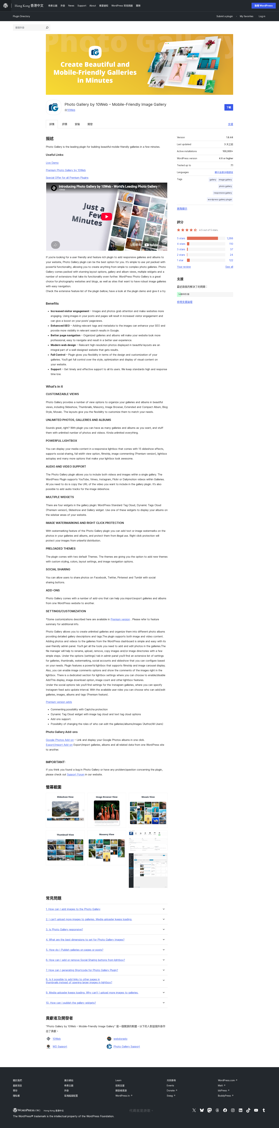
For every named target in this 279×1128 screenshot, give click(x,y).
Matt (222, 1085)
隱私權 (16, 1095)
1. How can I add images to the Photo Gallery (73, 909)
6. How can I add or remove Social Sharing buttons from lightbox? (85, 960)
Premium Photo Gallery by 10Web (66, 170)
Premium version (120, 619)
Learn (118, 1080)
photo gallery (225, 186)
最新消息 (17, 1085)
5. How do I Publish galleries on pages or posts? (74, 949)
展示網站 (68, 1080)
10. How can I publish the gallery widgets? (71, 1002)
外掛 (66, 1090)
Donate (172, 1090)
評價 (64, 124)
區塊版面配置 (71, 1095)
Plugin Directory (21, 16)
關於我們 (17, 1080)
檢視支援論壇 (184, 302)
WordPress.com (228, 1080)
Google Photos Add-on (60, 740)
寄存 (15, 1090)
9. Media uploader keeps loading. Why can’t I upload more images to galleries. (92, 992)
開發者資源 (121, 1090)
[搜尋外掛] (47, 27)
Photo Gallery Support (127, 1046)
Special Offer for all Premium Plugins (67, 177)
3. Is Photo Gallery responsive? (64, 929)
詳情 (51, 124)
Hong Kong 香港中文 (54, 1110)
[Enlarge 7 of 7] (163, 857)
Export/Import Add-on (59, 744)
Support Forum (75, 774)
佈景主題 (68, 1085)
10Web (71, 110)
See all (229, 266)
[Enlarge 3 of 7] (121, 797)
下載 (229, 107)
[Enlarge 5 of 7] (163, 797)
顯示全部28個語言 (224, 172)
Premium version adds (59, 702)
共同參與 (171, 1080)
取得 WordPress (264, 5)
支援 (230, 124)
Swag (171, 1095)
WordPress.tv (124, 1095)
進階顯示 (182, 208)
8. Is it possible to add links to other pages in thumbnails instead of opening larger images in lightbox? (79, 981)
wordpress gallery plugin (220, 199)
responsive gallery (223, 193)
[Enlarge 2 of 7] (80, 834)
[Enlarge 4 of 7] (121, 834)
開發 (90, 124)
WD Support (60, 1046)
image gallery (225, 179)
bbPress (224, 1090)
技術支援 (119, 1085)
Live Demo (52, 162)
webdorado (120, 1038)
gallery (213, 179)
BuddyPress (226, 1095)
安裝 (77, 124)
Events (170, 1085)
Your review (184, 266)
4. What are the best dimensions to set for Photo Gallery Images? (85, 939)
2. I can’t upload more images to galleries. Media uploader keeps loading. (89, 919)
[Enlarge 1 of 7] (80, 797)
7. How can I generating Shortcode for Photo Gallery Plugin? (82, 970)
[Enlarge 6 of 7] (163, 834)
